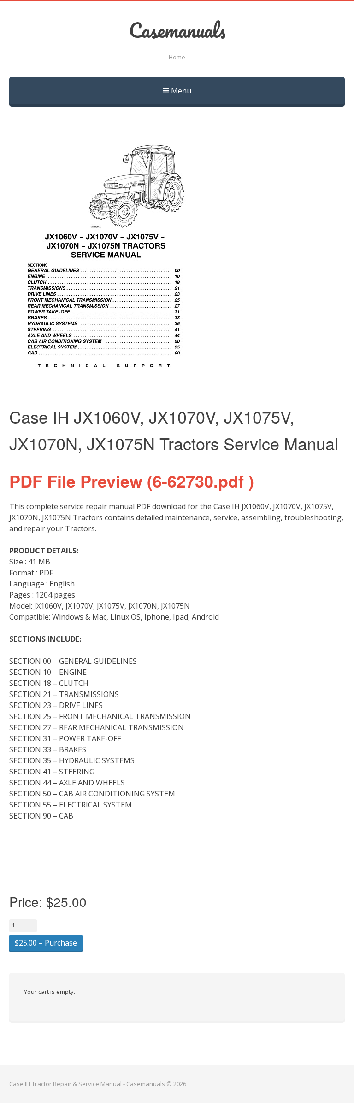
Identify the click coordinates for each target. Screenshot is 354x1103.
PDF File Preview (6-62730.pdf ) (131, 481)
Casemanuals (177, 30)
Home (177, 57)
